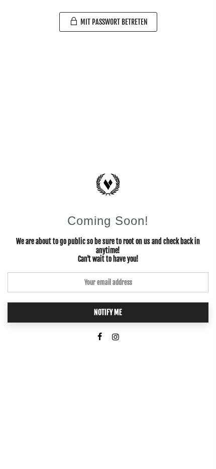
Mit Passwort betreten (113, 22)
